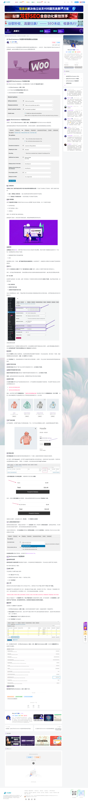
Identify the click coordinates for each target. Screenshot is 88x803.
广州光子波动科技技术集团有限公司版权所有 (41, 795)
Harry (11, 41)
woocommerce (11, 696)
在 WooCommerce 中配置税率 (72, 81)
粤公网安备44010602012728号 (31, 796)
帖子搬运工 (69, 144)
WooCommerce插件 (22, 36)
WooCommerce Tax (30, 553)
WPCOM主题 (52, 790)
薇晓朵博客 (31, 790)
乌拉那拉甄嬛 (69, 135)
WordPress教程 (19, 696)
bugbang (68, 127)
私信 (59, 42)
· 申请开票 (55, 792)
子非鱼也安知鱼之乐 (70, 110)
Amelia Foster (69, 106)
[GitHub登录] (33, 763)
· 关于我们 (38, 792)
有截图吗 (69, 107)
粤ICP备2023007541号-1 (53, 795)
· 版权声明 (34, 792)
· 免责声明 (30, 792)
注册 (38, 757)
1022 (17, 715)
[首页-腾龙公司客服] (7, 792)
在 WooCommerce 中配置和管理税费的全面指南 (22, 39)
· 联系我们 (46, 792)
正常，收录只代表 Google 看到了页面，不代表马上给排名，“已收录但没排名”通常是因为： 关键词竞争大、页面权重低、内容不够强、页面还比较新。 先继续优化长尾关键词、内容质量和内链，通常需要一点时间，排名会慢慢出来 (74, 101)
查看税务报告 (69, 83)
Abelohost (36, 790)
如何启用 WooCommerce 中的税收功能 (73, 76)
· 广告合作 (51, 792)
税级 (16, 250)
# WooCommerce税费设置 (12, 698)
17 (73, 51)
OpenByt (46, 790)
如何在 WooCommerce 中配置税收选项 (73, 78)
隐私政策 (26, 792)
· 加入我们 (42, 792)
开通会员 (82, 2)
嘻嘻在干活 (69, 97)
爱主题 (41, 790)
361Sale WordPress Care (11, 36)
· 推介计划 (28, 793)
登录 (30, 757)
